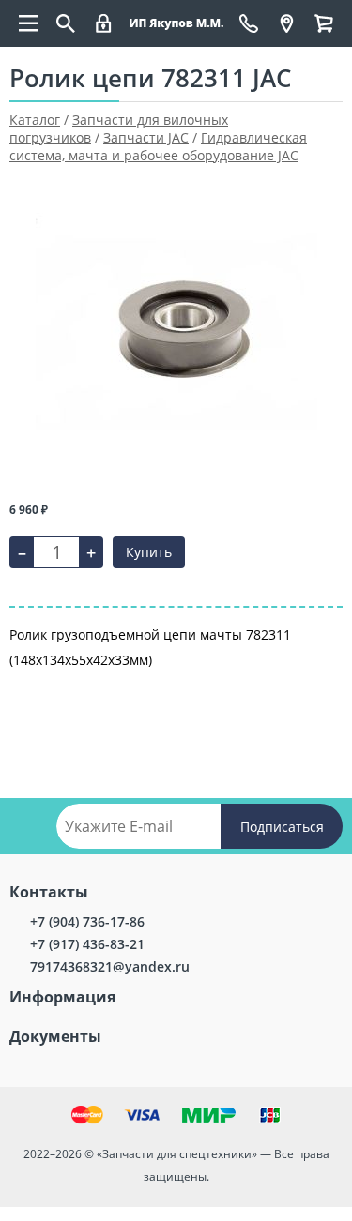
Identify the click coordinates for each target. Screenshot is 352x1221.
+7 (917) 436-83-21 (87, 944)
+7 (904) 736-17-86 (87, 921)
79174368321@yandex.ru (110, 966)
